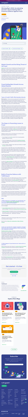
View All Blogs (14, 349)
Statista (2, 68)
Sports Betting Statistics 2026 (23, 403)
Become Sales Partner (4, 403)
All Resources (16, 400)
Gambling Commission (21, 140)
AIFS (11, 137)
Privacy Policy (19, 414)
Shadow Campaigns (5, 211)
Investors (16, 413)
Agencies (9, 402)
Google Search (3, 392)
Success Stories (16, 405)
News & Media (16, 404)
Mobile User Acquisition (2, 397)
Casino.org (15, 129)
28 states (3, 145)
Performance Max (3, 393)
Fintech (9, 393)
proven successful (16, 180)
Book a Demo (16, 392)
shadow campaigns (9, 161)
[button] (26, 3)
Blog (15, 401)
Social (2, 398)
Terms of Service (24, 414)
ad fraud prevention (9, 256)
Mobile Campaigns (23, 393)
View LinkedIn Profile (23, 290)
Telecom (9, 396)
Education (9, 392)
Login (15, 393)
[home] (4, 2)
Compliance (13, 413)
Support (16, 396)
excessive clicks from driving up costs (20, 209)
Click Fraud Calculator (23, 398)
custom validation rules (10, 156)
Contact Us (4, 385)
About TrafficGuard (3, 402)
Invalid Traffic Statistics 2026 (22, 400)
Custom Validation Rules (6, 208)
